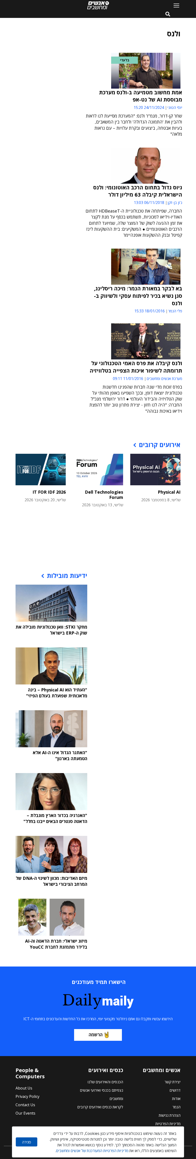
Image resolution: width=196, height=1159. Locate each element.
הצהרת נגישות (169, 1115)
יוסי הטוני (174, 107)
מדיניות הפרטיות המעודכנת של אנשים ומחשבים (92, 1150)
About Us (24, 1088)
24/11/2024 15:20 (149, 107)
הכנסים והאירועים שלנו (105, 1081)
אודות (176, 1098)
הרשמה (96, 1034)
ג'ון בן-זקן (175, 202)
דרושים (174, 1090)
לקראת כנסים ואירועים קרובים (100, 1107)
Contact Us (25, 1104)
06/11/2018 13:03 (149, 202)
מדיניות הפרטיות (167, 1123)
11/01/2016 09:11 (128, 378)
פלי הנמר (175, 311)
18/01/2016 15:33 (149, 311)
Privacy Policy (27, 1096)
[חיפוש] (167, 14)
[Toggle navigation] (174, 5)
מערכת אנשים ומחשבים (164, 378)
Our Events (25, 1113)
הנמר (176, 1107)
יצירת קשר (172, 1081)
